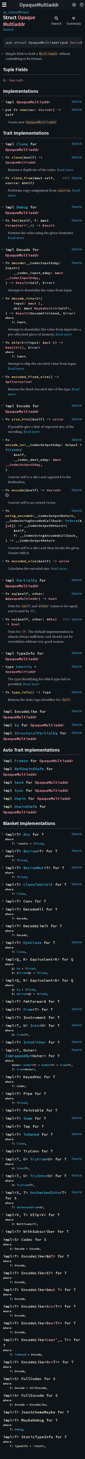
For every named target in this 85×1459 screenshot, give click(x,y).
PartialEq (27, 580)
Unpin (20, 798)
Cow (49, 1339)
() (22, 347)
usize (25, 382)
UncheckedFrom (27, 1207)
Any (26, 834)
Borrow (30, 851)
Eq (16, 725)
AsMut (45, 1065)
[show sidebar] (4, 4)
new (23, 110)
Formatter (14, 225)
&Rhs (51, 619)
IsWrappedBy (17, 1055)
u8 (80, 42)
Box (49, 1323)
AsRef (27, 1065)
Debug (22, 207)
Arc (49, 1306)
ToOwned (31, 1134)
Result (48, 225)
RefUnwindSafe (29, 768)
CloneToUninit (38, 884)
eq (14, 594)
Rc (48, 1362)
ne (14, 619)
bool (53, 599)
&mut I (34, 303)
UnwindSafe (25, 806)
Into (34, 1025)
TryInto (38, 1175)
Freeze (21, 760)
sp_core (9, 12)
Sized (12, 450)
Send (19, 782)
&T (50, 1256)
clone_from (22, 178)
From (27, 1009)
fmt (15, 220)
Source (8, 30)
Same (27, 1118)
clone (17, 157)
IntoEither (34, 1042)
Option (11, 382)
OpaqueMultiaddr (39, 5)
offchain (23, 12)
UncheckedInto (45, 1192)
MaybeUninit (45, 308)
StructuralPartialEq (36, 733)
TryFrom (38, 1159)
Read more (65, 169)
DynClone (32, 942)
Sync (19, 790)
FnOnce (71, 521)
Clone (22, 144)
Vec (73, 42)
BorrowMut (33, 867)
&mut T (53, 1289)
